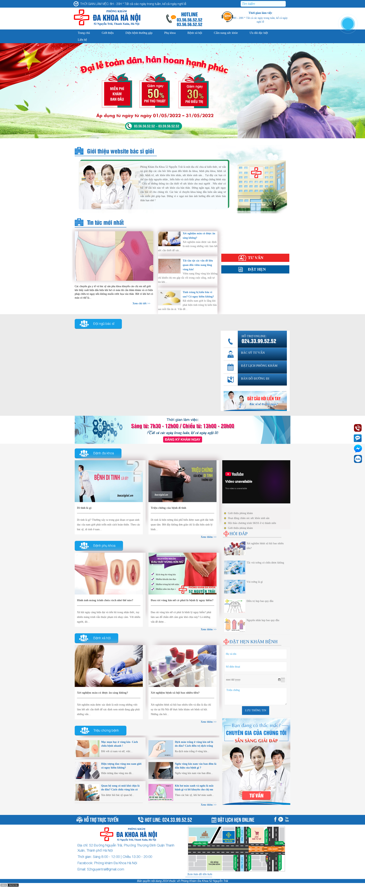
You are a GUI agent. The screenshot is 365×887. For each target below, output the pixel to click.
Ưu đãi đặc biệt (259, 32)
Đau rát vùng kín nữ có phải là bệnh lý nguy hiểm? (182, 600)
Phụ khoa (170, 32)
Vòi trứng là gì (255, 581)
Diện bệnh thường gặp (138, 32)
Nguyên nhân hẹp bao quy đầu (263, 620)
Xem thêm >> (209, 804)
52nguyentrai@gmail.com (105, 869)
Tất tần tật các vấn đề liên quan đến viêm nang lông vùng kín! (198, 265)
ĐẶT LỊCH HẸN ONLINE (236, 819)
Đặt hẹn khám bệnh (253, 641)
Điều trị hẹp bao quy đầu (260, 601)
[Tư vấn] (182, 429)
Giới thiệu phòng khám (240, 513)
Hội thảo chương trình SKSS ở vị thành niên (252, 523)
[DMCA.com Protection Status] (9, 884)
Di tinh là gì (84, 507)
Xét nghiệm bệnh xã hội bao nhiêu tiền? (175, 692)
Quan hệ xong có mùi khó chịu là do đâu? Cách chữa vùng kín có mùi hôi (120, 789)
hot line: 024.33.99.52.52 (168, 819)
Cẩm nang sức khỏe (226, 32)
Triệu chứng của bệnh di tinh (168, 507)
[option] (182, 90)
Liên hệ (82, 39)
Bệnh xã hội (194, 32)
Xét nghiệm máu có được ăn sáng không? (102, 692)
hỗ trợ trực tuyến (101, 819)
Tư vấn (255, 257)
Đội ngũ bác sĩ (103, 324)
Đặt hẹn (257, 269)
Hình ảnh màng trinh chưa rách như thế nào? (105, 600)
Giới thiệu (108, 32)
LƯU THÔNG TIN (255, 710)
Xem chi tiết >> (141, 303)
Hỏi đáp (226, 248)
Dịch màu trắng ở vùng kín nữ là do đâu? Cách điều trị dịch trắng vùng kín (194, 746)
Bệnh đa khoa (103, 453)
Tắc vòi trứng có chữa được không (265, 562)
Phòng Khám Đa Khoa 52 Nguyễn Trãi (204, 880)
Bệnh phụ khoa (104, 546)
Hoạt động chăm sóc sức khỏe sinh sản (248, 518)
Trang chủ (84, 32)
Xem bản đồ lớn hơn (199, 874)
